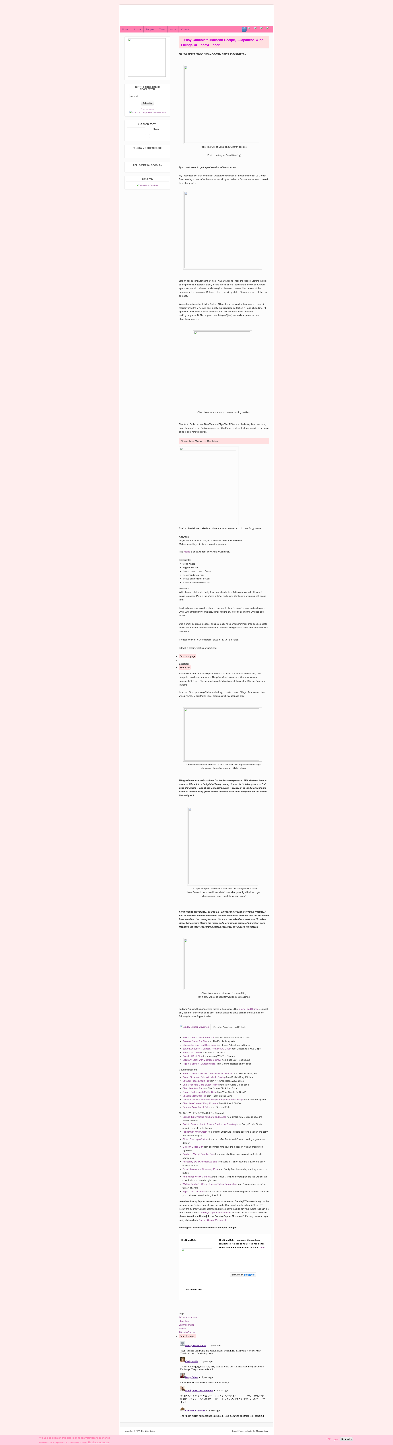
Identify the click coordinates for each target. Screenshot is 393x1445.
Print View (185, 667)
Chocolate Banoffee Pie (194, 1095)
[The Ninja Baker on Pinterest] (263, 29)
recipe (187, 551)
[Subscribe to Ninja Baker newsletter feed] (147, 112)
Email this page (187, 656)
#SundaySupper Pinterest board (215, 1212)
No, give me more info (98, 1442)
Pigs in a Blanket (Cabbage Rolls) (199, 1063)
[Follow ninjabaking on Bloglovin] (244, 1278)
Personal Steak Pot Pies (195, 1041)
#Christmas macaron (189, 1317)
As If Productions (260, 1431)
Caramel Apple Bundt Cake (196, 1107)
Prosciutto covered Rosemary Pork (200, 1169)
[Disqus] (224, 1378)
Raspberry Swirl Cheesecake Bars (200, 1161)
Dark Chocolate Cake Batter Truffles (201, 1084)
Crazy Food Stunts (248, 1008)
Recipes (150, 29)
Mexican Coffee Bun (193, 1146)
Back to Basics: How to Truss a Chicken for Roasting (209, 1124)
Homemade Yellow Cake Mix (197, 1176)
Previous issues (147, 109)
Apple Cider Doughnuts (194, 1191)
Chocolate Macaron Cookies (199, 441)
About (173, 29)
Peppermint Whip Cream (195, 1131)
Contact (185, 29)
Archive (137, 29)
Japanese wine (186, 1324)
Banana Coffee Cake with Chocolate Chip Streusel (208, 1073)
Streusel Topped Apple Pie (196, 1080)
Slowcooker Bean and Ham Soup (199, 1044)
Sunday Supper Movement (212, 1219)
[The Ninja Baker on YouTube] (269, 29)
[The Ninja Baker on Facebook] (245, 29)
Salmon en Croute (192, 1052)
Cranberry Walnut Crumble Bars (199, 1154)
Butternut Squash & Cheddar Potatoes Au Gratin (207, 1048)
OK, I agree (333, 1439)
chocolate (184, 1321)
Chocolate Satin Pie (192, 1088)
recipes (182, 1328)
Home (125, 29)
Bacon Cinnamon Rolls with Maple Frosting (204, 1077)
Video (162, 29)
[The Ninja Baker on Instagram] (257, 29)
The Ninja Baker (148, 1431)
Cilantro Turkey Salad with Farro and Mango (204, 1116)
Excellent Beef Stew (193, 1056)
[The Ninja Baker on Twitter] (251, 29)
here (262, 1247)
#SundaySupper (187, 1332)
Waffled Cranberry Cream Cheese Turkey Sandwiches (210, 1183)
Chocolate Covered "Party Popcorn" (200, 1103)
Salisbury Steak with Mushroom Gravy (202, 1059)
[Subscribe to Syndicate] (147, 185)
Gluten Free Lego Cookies (196, 1139)
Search (157, 128)
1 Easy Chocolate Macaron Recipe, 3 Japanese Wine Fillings (213, 1099)
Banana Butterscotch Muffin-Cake (199, 1091)
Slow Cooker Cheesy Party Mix (198, 1037)
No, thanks (346, 1439)
